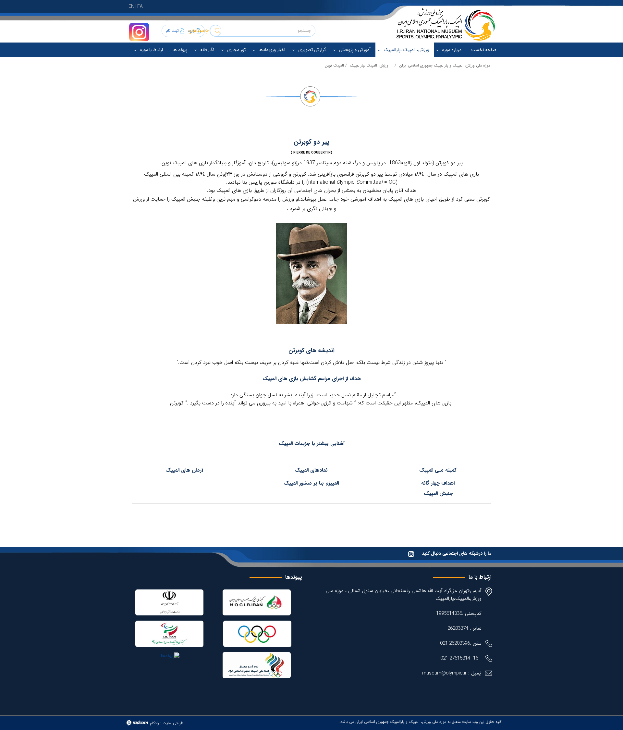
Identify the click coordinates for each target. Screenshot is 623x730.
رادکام (154, 723)
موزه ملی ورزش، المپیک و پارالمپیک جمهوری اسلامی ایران (444, 65)
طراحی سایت (173, 723)
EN (131, 6)
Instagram (139, 32)
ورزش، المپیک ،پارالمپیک (369, 65)
